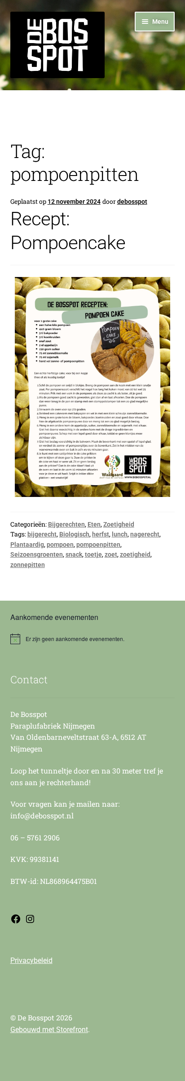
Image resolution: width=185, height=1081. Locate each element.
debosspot (132, 201)
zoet (111, 554)
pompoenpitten (98, 544)
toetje (93, 554)
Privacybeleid (31, 960)
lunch (120, 534)
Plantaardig (27, 544)
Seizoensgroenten (36, 554)
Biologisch (74, 534)
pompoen (60, 544)
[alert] (92, 638)
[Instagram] (30, 922)
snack (74, 554)
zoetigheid (135, 554)
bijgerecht (42, 534)
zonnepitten (27, 564)
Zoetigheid (118, 524)
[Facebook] (15, 922)
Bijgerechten (66, 524)
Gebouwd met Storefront (49, 1029)
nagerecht (144, 534)
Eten (94, 524)
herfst (100, 534)
